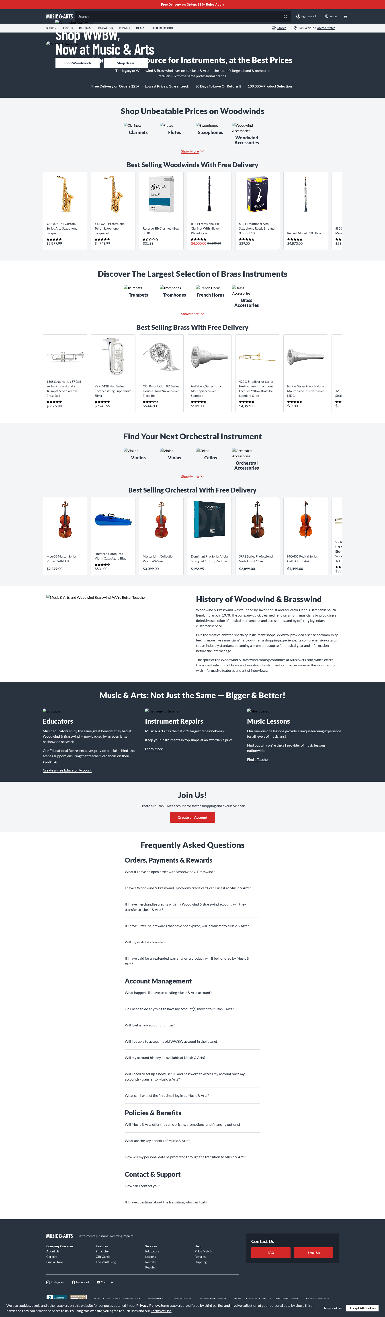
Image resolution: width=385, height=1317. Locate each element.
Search (83, 16)
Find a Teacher (258, 759)
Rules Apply (215, 4)
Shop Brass (125, 63)
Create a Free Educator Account (67, 770)
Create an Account (192, 817)
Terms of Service (181, 1299)
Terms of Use (161, 1311)
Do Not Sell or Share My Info (250, 1299)
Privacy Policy (147, 1305)
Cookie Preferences (317, 1299)
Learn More (154, 749)
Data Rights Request (286, 1299)
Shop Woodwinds (77, 63)
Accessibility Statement (212, 1299)
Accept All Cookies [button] (362, 1308)
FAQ (271, 1252)
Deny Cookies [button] (332, 1308)
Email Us (314, 1252)
